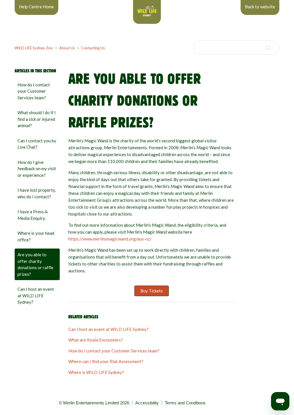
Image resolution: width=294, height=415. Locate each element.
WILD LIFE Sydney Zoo (34, 48)
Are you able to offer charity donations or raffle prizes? (35, 264)
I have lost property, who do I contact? (37, 193)
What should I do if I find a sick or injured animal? (37, 119)
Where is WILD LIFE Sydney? (96, 372)
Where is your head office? (36, 236)
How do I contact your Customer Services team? (34, 91)
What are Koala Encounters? (95, 339)
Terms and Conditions (185, 402)
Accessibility (147, 402)
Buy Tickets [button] (151, 290)
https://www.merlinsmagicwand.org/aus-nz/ (110, 238)
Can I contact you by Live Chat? (37, 144)
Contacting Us (93, 48)
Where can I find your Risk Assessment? (105, 361)
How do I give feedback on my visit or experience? (37, 169)
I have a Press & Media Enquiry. (33, 215)
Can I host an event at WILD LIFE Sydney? (36, 295)
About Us (67, 48)
